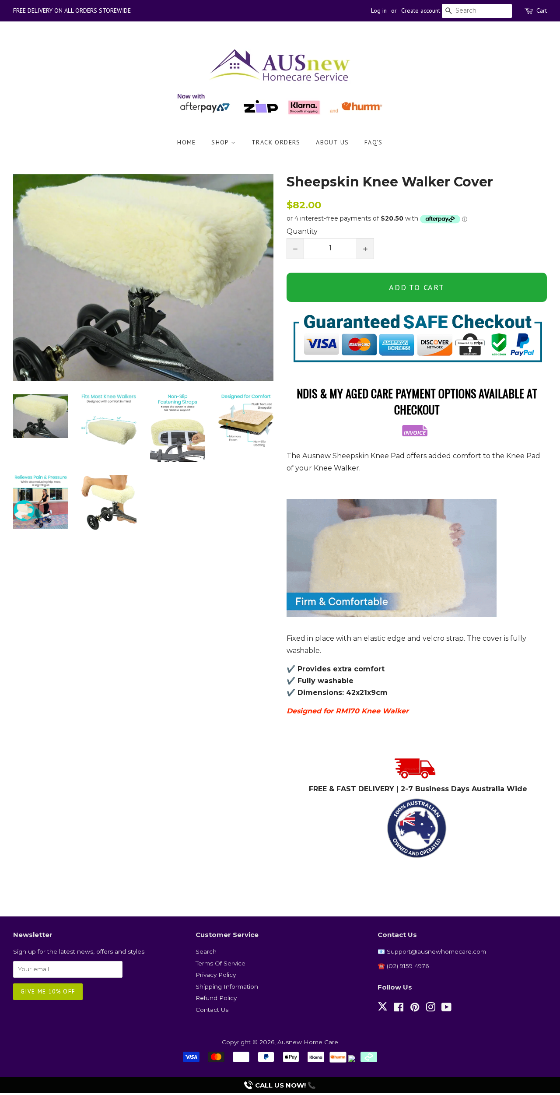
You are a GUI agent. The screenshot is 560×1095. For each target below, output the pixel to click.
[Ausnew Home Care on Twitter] (383, 1011)
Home (186, 142)
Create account (420, 10)
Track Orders (276, 142)
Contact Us (212, 1009)
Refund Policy (216, 997)
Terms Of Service (220, 963)
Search (206, 951)
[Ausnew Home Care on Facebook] (399, 1008)
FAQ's (373, 142)
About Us (332, 142)
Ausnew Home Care (307, 1042)
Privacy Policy (216, 974)
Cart (541, 10)
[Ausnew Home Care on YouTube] (446, 1008)
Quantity (302, 231)
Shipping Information (227, 986)
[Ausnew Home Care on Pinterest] (415, 1008)
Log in (379, 10)
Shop (221, 142)
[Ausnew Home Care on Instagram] (430, 1008)
